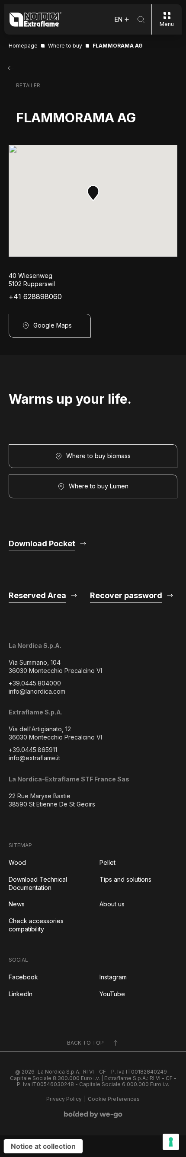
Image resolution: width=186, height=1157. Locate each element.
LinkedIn (20, 994)
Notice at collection (43, 1146)
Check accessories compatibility (36, 925)
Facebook (23, 977)
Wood (17, 862)
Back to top (85, 1042)
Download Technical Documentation (38, 883)
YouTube (112, 994)
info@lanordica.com (37, 691)
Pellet (107, 862)
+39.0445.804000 (35, 683)
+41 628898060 (35, 297)
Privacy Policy (64, 1099)
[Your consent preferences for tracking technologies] (171, 1142)
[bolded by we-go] (93, 1114)
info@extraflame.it (34, 758)
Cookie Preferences (114, 1099)
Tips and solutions (125, 879)
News (17, 904)
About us (112, 904)
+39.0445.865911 (33, 749)
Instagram (113, 977)
